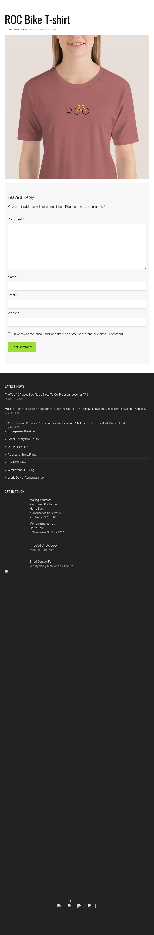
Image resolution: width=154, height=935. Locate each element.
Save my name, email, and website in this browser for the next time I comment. (68, 334)
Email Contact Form (52, 564)
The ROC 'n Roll (17, 462)
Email (13, 295)
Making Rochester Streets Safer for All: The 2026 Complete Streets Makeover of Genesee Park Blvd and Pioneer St (76, 408)
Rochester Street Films (22, 454)
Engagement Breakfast (22, 431)
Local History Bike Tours (23, 439)
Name (13, 277)
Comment (16, 219)
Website (13, 313)
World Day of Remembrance (26, 477)
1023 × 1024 (36, 29)
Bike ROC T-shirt (50, 29)
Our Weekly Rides (18, 446)
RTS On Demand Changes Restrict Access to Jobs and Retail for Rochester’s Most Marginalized (65, 423)
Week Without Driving (21, 470)
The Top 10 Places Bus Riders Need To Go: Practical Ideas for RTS (46, 394)
